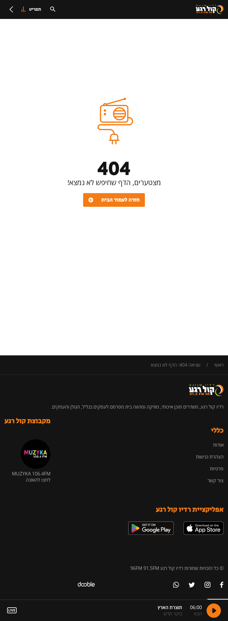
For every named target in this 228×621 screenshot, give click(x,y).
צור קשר (216, 480)
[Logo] (210, 9)
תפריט (35, 9)
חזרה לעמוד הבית (120, 200)
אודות (218, 445)
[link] (203, 524)
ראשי (219, 365)
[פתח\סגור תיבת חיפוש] (53, 9)
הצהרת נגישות (210, 456)
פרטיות (217, 468)
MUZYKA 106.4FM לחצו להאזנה (31, 476)
